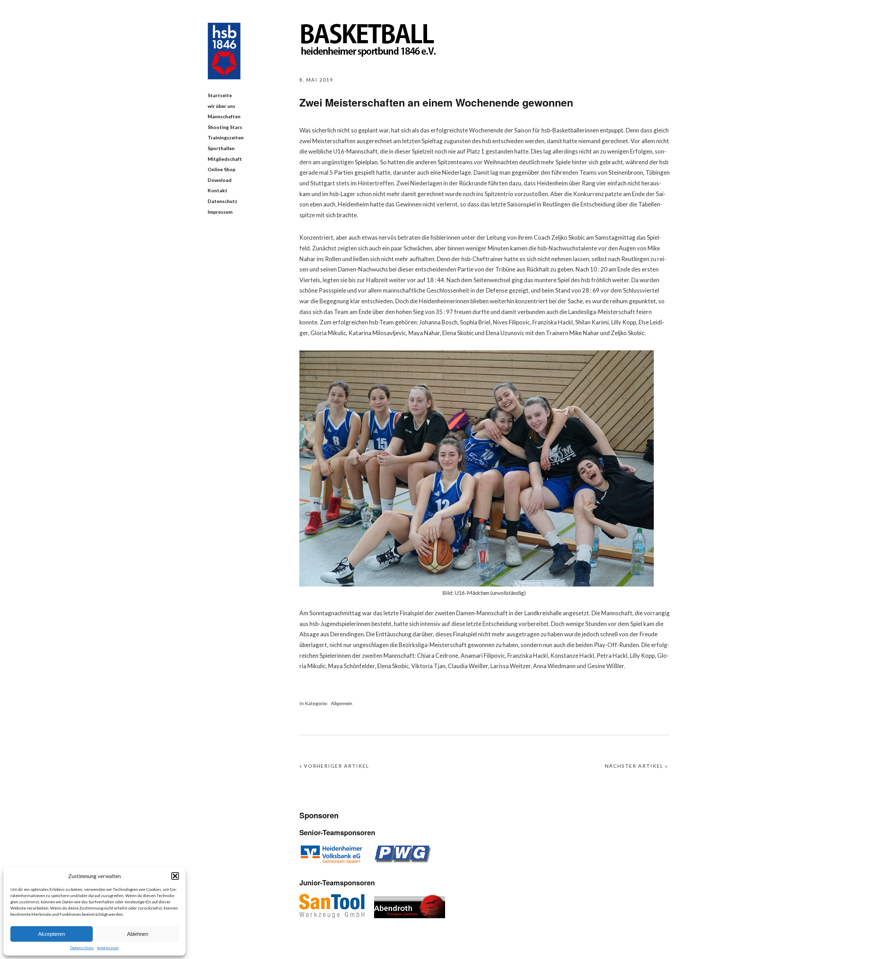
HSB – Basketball (224, 51)
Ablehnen (137, 934)
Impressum (108, 947)
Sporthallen (221, 148)
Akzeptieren (51, 934)
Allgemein (341, 703)
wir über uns (221, 106)
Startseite (220, 95)
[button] (175, 876)
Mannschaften (224, 116)
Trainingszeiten (226, 137)
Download (220, 180)
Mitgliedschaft (225, 159)
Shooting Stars (225, 127)
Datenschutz (82, 947)
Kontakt (217, 190)
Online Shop (221, 169)
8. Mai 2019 (316, 80)
